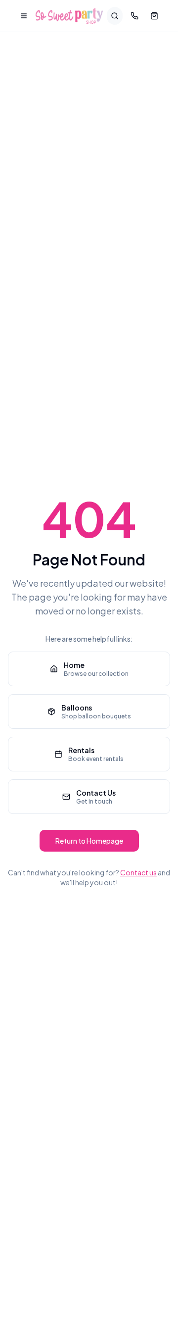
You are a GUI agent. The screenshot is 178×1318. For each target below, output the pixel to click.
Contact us (138, 872)
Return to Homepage (89, 840)
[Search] (115, 16)
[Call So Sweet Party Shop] (134, 16)
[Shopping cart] (154, 16)
